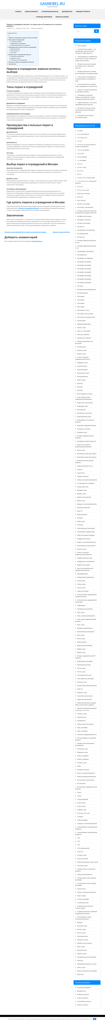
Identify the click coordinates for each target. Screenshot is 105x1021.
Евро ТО (79, 511)
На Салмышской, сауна (84, 675)
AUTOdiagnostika (82, 138)
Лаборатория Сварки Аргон (85, 577)
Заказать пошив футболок (61, 232)
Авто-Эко (80, 197)
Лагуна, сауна (81, 584)
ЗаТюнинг (80, 525)
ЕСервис (80, 518)
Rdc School (80, 171)
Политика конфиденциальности (86, 734)
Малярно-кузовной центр (84, 628)
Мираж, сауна (81, 649)
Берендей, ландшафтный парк (86, 425)
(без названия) (82, 46)
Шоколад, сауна (82, 950)
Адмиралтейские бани (84, 324)
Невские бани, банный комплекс (87, 685)
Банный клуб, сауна (83, 373)
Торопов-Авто (81, 889)
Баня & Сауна (81, 380)
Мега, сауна (80, 635)
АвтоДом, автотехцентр (84, 216)
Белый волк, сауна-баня (84, 413)
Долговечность (15, 49)
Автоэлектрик (81, 321)
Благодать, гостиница (83, 429)
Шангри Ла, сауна (82, 940)
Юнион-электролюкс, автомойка (87, 971)
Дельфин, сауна (82, 490)
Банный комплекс (82, 376)
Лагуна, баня (81, 581)
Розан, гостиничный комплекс (86, 773)
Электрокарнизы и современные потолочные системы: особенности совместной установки (86, 58)
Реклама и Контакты (83, 770)
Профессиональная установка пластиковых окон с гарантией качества (85, 66)
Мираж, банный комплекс (85, 645)
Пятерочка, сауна (82, 749)
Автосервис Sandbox (83, 310)
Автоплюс (80, 286)
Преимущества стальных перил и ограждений (22, 47)
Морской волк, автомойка (85, 661)
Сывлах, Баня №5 (82, 859)
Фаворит (80, 922)
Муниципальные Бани (84, 665)
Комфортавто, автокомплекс (86, 561)
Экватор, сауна (81, 953)
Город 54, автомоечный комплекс (87, 480)
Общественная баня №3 (84, 699)
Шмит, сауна (81, 947)
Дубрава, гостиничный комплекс (87, 504)
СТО (78, 838)
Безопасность (15, 51)
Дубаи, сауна (81, 501)
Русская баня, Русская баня (85, 780)
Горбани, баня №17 (83, 476)
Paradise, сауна (81, 167)
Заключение (12, 64)
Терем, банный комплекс (84, 874)
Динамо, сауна (81, 494)
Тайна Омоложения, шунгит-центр (87, 862)
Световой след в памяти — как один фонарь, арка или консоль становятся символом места (85, 51)
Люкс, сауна (80, 625)
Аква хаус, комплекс (83, 334)
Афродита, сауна (82, 363)
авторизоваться (37, 241)
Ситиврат (80, 817)
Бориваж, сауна (82, 432)
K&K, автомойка (82, 157)
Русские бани (81, 783)
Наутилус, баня (82, 682)
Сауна (79, 792)
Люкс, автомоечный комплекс (86, 616)
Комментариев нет (23, 28)
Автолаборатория (82, 233)
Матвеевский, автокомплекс (85, 632)
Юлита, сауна (81, 967)
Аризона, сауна (82, 350)
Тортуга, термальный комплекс (86, 892)
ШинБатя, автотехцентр (84, 943)
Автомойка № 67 (82, 255)
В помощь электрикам (44, 17)
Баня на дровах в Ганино (84, 394)
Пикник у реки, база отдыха (85, 724)
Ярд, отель (80, 974)
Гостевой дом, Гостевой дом (85, 483)
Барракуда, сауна (82, 406)
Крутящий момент (82, 574)
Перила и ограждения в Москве (29, 208)
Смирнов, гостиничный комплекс (87, 823)
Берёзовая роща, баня (84, 416)
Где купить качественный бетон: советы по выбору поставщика (25, 232)
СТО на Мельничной (83, 848)
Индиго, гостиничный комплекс (86, 542)
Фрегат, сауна (81, 933)
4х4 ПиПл (80, 131)
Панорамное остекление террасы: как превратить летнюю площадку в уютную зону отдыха (85, 97)
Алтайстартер (81, 347)
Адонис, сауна (81, 327)
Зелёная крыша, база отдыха (86, 528)
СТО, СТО (80, 852)
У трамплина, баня (83, 903)
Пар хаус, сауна (82, 714)
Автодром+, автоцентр (84, 220)
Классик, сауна (81, 549)
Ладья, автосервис (83, 591)
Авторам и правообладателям (86, 289)
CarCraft (79, 141)
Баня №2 (80, 383)
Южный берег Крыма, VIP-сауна (86, 964)
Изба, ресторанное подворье (86, 535)
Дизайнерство (67, 11)
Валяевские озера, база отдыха (86, 454)
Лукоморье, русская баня (84, 609)
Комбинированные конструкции (20, 45)
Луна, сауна (80, 612)
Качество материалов (17, 56)
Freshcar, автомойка (83, 150)
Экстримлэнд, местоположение (86, 957)
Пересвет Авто (81, 717)
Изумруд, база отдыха (83, 539)
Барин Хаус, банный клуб (85, 403)
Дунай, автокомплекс (83, 507)
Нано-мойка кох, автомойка (85, 679)
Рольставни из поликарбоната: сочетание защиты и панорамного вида (85, 79)
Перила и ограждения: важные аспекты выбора (23, 37)
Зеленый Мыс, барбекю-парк (86, 532)
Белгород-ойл (81, 410)
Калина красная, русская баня (86, 546)
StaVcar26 (80, 187)
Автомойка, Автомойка (84, 262)
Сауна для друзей (82, 799)
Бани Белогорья (82, 366)
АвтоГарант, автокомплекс (85, 207)
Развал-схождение (83, 759)
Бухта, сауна (81, 450)
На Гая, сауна (81, 668)
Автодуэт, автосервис (83, 223)
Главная (18, 11)
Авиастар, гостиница (83, 193)
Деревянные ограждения (18, 43)
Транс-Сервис (81, 896)
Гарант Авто (81, 473)
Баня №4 (80, 387)
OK (94, 1019)
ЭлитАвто (80, 960)
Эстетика (13, 52)
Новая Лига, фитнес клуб (84, 696)
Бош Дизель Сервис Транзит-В (86, 441)
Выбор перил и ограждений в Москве (20, 54)
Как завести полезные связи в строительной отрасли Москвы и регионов (85, 110)
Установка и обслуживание (19, 60)
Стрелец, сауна (82, 855)
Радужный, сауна (82, 752)
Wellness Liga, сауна (83, 190)
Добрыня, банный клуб (84, 497)
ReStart (79, 174)
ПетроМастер (81, 721)
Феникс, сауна (81, 929)
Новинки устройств (83, 11)
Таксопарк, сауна (82, 865)
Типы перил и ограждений (16, 40)
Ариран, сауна (81, 354)
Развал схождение (83, 756)
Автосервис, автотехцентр (85, 314)
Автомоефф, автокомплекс (85, 251)
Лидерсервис (81, 605)
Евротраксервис (82, 514)
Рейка (79, 766)
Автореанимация (82, 293)
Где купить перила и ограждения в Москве (21, 62)
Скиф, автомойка (82, 820)
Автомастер (81, 237)
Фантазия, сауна (82, 926)
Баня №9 (80, 390)
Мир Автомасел (82, 642)
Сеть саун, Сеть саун (83, 813)
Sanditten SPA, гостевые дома (86, 178)
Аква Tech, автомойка (83, 331)
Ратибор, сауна (81, 763)
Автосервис (80, 296)
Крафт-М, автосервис (83, 565)
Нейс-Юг (80, 689)
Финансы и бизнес (62, 17)
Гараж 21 (80, 469)
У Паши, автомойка (83, 899)
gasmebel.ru (52, 3)
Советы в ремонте (31, 11)
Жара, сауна (81, 521)
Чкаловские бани (82, 936)
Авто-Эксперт (81, 200)
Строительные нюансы (49, 11)
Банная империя (82, 369)
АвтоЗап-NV (80, 227)
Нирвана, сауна (82, 692)
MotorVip (79, 164)
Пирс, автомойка (82, 727)
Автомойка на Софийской (85, 258)
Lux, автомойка (81, 160)
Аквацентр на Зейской (84, 338)
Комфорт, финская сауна (84, 558)
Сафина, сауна (81, 810)
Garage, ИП (80, 153)
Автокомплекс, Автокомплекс (86, 230)
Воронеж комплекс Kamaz (85, 466)
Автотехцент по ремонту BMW (86, 317)
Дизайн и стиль (15, 58)
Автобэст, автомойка (83, 204)
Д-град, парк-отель (82, 487)
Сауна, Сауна (81, 803)
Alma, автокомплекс (83, 134)
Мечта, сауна (81, 638)
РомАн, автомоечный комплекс (86, 776)
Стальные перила (16, 41)
